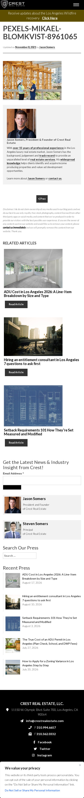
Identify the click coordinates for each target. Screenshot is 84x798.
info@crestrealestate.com (31, 169)
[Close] (80, 765)
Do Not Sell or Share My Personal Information (32, 790)
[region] (42, 780)
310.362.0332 (23, 184)
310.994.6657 (24, 177)
